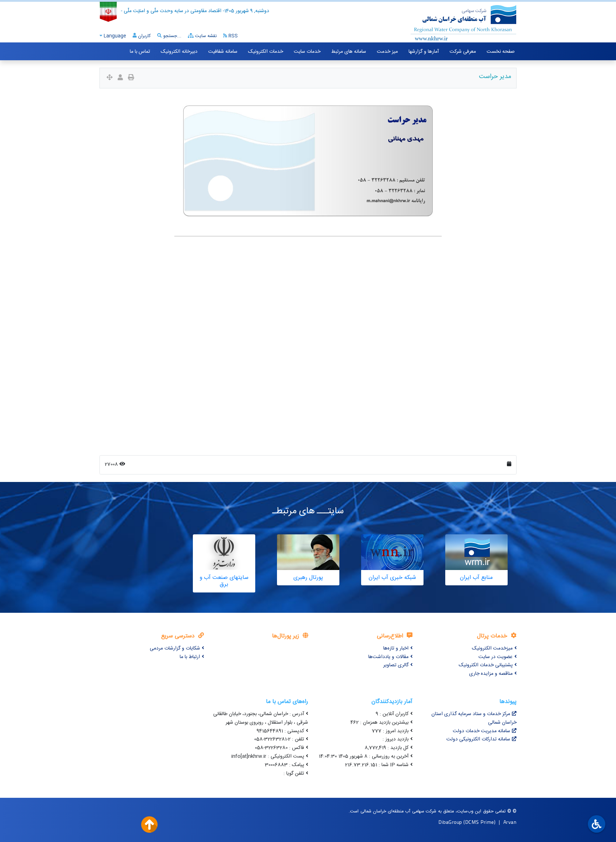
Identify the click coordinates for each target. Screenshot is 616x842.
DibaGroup (450, 821)
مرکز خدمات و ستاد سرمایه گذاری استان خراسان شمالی (474, 718)
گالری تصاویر (396, 665)
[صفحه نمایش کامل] (110, 78)
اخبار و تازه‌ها (396, 648)
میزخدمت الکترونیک (492, 648)
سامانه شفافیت (222, 51)
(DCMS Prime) (479, 821)
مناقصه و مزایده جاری (491, 673)
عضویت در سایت (495, 657)
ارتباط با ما (190, 657)
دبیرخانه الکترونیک (179, 51)
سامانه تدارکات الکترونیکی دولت (478, 739)
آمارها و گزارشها (424, 51)
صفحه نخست (501, 51)
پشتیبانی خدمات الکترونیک (486, 665)
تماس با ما (140, 51)
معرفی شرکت (463, 51)
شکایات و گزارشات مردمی (175, 648)
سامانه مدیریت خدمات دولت (481, 731)
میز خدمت (387, 51)
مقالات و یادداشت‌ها (388, 657)
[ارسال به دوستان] (120, 78)
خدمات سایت (307, 51)
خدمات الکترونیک (265, 51)
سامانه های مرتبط (348, 51)
